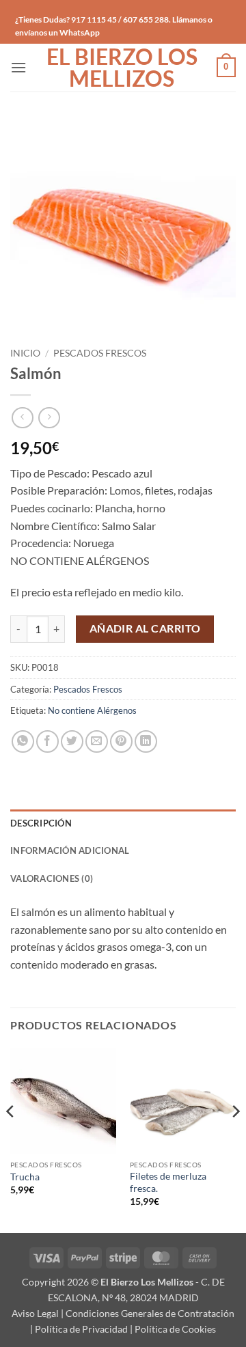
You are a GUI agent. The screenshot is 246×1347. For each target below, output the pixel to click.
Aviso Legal (35, 1313)
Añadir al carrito (145, 628)
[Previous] (11, 1139)
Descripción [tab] (41, 823)
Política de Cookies (175, 1329)
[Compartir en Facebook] (47, 741)
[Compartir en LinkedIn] (146, 741)
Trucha (25, 1176)
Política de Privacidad (81, 1329)
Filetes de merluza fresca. (168, 1182)
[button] (18, 67)
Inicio (25, 353)
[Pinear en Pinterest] (121, 741)
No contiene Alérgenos (92, 710)
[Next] (235, 1139)
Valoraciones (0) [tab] (51, 878)
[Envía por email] (96, 741)
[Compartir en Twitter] (72, 741)
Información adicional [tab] (69, 850)
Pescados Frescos (99, 353)
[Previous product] (48, 417)
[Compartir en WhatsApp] (23, 741)
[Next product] (22, 417)
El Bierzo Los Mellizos (121, 67)
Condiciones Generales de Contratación (150, 1313)
